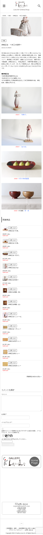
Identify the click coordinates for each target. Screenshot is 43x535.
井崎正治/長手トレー (14, 341)
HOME (4, 15)
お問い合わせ (29, 530)
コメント (4, 394)
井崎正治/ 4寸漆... (13, 231)
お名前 (3, 414)
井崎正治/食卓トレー (14, 366)
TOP (23, 523)
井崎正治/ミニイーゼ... (15, 317)
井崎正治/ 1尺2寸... (14, 255)
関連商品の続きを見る (33, 376)
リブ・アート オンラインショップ (21, 4)
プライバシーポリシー (16, 530)
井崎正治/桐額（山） (14, 304)
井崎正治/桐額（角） (14, 292)
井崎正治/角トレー (14, 353)
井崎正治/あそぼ (13, 268)
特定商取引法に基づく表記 (27, 528)
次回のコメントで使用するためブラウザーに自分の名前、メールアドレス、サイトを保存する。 (21, 431)
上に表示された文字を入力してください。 (14, 439)
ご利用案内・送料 (11, 528)
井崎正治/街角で (13, 280)
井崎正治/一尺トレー (14, 329)
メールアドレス (6, 422)
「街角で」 (23, 115)
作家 (9, 15)
